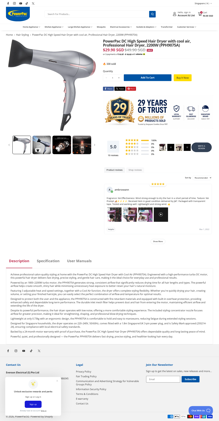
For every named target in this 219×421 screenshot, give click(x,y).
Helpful (111, 229)
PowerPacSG (22, 416)
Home (9, 34)
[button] (205, 14)
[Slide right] (94, 145)
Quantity (108, 71)
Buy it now (183, 77)
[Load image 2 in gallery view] (41, 145)
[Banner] (158, 112)
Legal (79, 365)
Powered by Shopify (42, 416)
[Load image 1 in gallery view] (21, 145)
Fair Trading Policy (86, 376)
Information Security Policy (91, 389)
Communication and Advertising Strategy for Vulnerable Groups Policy (107, 383)
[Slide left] (9, 145)
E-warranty (82, 398)
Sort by (188, 178)
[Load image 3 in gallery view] (61, 145)
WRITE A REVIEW (201, 147)
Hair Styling (22, 34)
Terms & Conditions (87, 394)
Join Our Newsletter (159, 365)
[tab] (19, 263)
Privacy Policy (83, 371)
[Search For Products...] (152, 14)
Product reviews (115, 169)
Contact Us (13, 365)
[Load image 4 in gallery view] (82, 145)
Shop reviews (135, 169)
